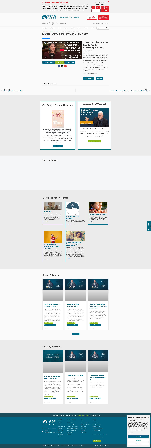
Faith (59, 28)
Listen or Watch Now (48, 322)
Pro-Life (66, 28)
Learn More (46, 221)
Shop (82, 419)
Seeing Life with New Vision (75, 375)
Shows (78, 28)
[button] (59, 66)
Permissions (81, 445)
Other (105, 10)
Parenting (52, 28)
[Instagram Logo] (102, 445)
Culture (73, 28)
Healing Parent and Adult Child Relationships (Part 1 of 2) (98, 377)
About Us (60, 419)
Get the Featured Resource (50, 324)
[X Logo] (97, 445)
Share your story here (83, 415)
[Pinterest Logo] (105, 445)
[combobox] (101, 28)
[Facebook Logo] (95, 445)
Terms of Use (62, 445)
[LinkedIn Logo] (107, 445)
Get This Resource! (58, 146)
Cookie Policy (75, 445)
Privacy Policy (68, 445)
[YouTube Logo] (100, 445)
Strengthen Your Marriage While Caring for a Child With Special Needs (98, 306)
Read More (91, 221)
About (92, 28)
